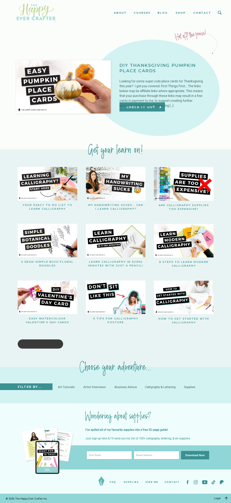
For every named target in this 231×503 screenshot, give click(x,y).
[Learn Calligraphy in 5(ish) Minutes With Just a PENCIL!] (115, 240)
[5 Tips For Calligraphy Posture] (115, 297)
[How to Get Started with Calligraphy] (183, 297)
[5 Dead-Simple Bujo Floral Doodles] (47, 240)
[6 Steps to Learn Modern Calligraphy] (183, 240)
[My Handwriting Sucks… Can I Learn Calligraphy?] (115, 184)
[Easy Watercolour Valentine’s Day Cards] (47, 297)
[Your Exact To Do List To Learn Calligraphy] (47, 184)
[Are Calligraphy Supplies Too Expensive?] (183, 184)
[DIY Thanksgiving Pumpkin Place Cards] (63, 86)
